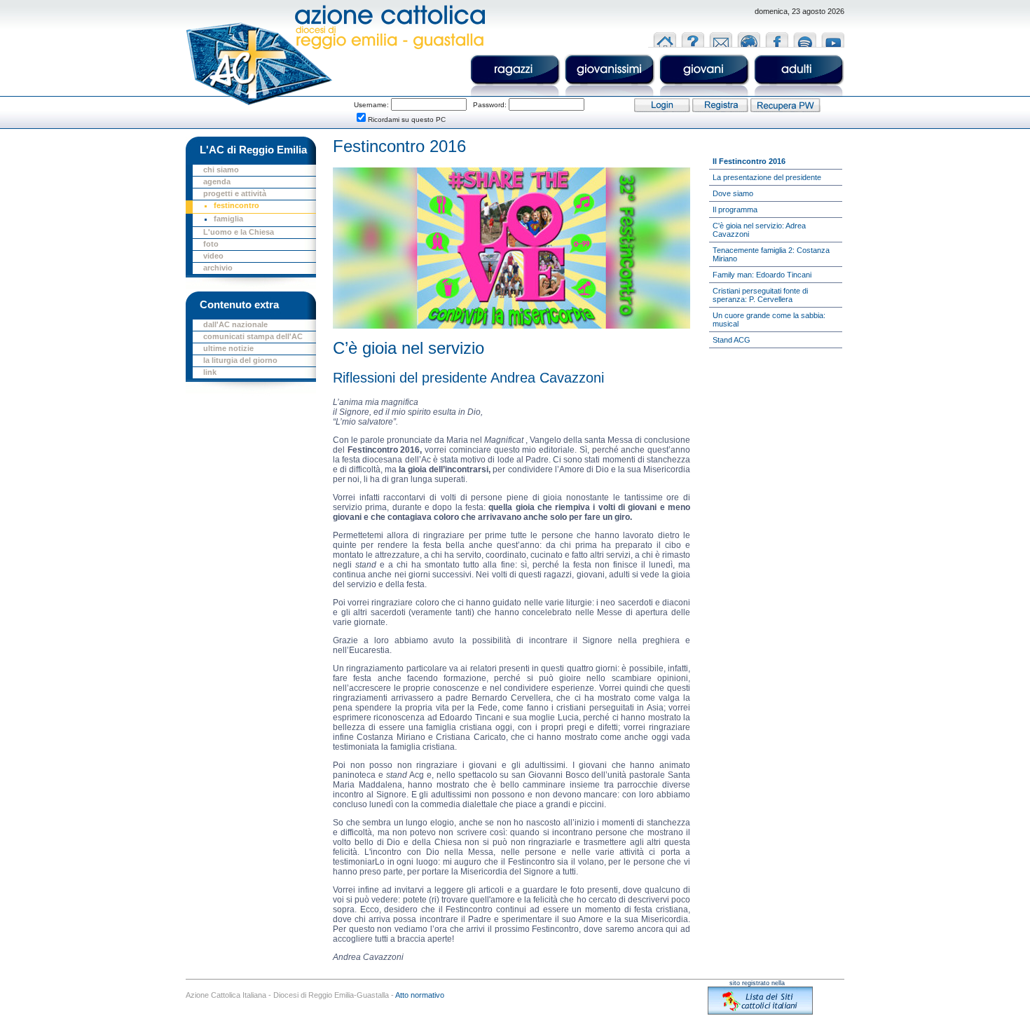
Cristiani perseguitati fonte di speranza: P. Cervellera (760, 295)
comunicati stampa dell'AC (253, 336)
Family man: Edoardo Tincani (762, 274)
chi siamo (221, 169)
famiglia (228, 218)
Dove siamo (733, 193)
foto (211, 244)
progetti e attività (234, 193)
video (213, 256)
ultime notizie (228, 348)
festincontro (236, 205)
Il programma (735, 209)
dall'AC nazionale (235, 324)
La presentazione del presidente (767, 177)
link (210, 372)
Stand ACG (731, 340)
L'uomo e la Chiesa (238, 232)
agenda (217, 181)
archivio (218, 267)
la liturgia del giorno (240, 360)
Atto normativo (419, 995)
